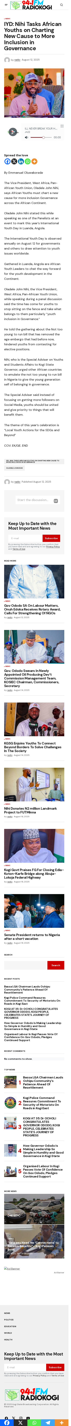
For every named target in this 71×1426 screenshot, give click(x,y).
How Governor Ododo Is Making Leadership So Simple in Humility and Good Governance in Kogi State (32, 1026)
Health (8, 1339)
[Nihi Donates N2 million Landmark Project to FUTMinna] (34, 784)
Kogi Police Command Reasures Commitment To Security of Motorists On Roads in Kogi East (32, 1000)
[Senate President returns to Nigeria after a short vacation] (34, 911)
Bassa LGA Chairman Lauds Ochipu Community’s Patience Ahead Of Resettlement (27, 989)
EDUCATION (10, 1326)
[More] (34, 161)
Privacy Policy (53, 546)
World (8, 1333)
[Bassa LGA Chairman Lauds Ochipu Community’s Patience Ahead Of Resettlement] (10, 1082)
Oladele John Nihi (14, 468)
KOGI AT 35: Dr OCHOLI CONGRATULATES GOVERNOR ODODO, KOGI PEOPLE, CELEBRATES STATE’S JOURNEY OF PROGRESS (31, 1013)
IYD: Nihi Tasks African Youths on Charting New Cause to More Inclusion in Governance (32, 461)
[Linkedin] (21, 161)
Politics (8, 1320)
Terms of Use (19, 549)
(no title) (14, 1215)
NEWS (7, 19)
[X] (14, 161)
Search (8, 955)
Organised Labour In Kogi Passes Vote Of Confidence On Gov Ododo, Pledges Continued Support (31, 1037)
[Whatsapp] (28, 161)
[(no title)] (34, 1209)
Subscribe (51, 538)
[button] (6, 5)
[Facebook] (7, 161)
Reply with (56, 501)
